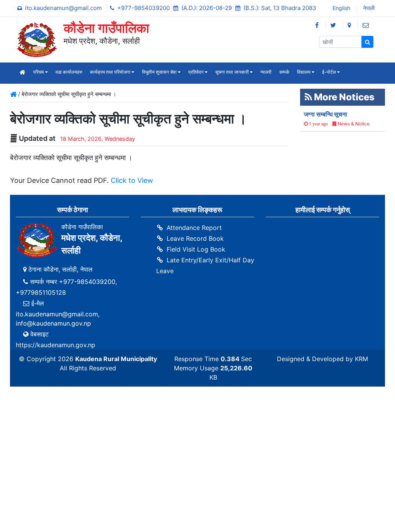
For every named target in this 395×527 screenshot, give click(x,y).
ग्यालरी (266, 72)
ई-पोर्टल (329, 72)
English (340, 8)
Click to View (132, 180)
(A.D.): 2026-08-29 (207, 8)
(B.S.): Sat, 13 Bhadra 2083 (279, 8)
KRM (361, 359)
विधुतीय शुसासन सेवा (160, 72)
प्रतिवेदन (196, 72)
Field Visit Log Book (196, 249)
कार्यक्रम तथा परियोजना (111, 72)
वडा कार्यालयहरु (69, 72)
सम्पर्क (284, 72)
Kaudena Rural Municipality (116, 359)
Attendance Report (194, 227)
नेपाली (368, 8)
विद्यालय (304, 72)
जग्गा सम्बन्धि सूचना (325, 114)
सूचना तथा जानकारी (232, 72)
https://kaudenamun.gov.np (55, 345)
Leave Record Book (195, 238)
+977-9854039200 (144, 8)
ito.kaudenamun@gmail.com (64, 8)
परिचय (39, 72)
